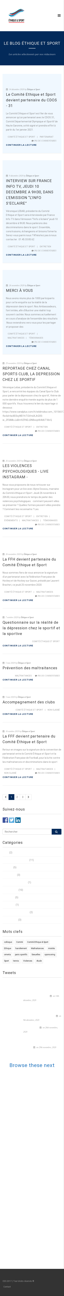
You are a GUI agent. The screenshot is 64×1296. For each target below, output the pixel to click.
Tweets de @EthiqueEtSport (18, 982)
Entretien (45, 246)
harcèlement (21, 948)
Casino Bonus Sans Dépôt (34, 1183)
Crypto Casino (33, 1244)
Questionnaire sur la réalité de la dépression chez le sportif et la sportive (31, 628)
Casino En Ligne (33, 1094)
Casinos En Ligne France (33, 1143)
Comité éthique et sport (21, 137)
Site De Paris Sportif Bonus (34, 1163)
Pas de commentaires (45, 141)
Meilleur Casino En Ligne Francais (34, 1130)
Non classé (54, 710)
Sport (6, 961)
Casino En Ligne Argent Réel (34, 1212)
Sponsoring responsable (16, 912)
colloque (8, 942)
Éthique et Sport (33, 89)
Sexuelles (36, 954)
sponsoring (50, 954)
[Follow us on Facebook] (5, 820)
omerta (7, 954)
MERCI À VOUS (19, 290)
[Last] (28, 797)
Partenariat (47, 137)
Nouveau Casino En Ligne (33, 1151)
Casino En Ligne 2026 (33, 1175)
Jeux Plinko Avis (33, 1171)
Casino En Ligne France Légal (33, 1086)
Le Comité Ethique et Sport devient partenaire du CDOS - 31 (31, 100)
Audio (6, 852)
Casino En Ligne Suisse (33, 1082)
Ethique (7, 948)
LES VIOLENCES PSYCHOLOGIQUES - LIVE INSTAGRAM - (26, 471)
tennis (16, 961)
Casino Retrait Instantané (34, 1155)
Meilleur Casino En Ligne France (34, 1090)
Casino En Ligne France (33, 1118)
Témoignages (36, 338)
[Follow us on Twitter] (11, 820)
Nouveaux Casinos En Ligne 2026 (34, 1228)
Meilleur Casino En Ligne (34, 1098)
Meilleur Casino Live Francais (33, 1195)
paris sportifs (21, 954)
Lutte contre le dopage (15, 882)
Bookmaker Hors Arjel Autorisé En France (33, 1248)
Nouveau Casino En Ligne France (33, 1204)
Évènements (11, 520)
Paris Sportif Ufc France (34, 1167)
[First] (6, 797)
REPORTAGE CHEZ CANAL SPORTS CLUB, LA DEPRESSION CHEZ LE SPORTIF (31, 374)
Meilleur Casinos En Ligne (33, 1078)
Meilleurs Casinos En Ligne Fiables (33, 1074)
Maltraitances (16, 338)
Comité (19, 942)
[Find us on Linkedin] (18, 820)
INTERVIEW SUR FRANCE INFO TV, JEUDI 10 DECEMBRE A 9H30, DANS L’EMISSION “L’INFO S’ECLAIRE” (29, 192)
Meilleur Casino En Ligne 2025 (34, 1127)
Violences (27, 961)
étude (39, 961)
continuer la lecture (21, 145)
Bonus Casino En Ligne (34, 1232)
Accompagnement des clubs (29, 702)
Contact (7, 1287)
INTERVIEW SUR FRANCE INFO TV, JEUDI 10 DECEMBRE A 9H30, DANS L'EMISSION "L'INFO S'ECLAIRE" (42, 1011)
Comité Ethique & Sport (37, 942)
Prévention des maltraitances (30, 668)
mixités (51, 948)
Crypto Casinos (33, 1224)
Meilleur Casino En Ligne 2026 (34, 1179)
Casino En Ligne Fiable (34, 1208)
